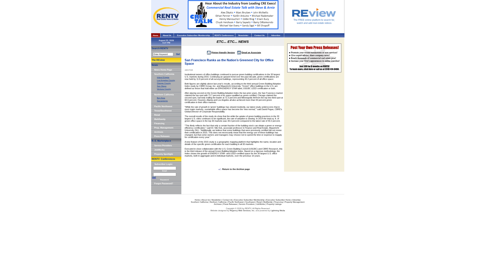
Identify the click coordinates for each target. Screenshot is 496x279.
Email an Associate (251, 52)
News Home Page (163, 70)
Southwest (250, 202)
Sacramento (162, 101)
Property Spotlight (163, 154)
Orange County (164, 83)
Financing (159, 123)
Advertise (275, 35)
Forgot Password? (163, 183)
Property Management (295, 202)
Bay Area (161, 98)
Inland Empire (163, 77)
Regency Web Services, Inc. (242, 210)
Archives (158, 132)
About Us (167, 35)
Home (155, 35)
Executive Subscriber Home (278, 200)
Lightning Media (278, 210)
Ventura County (164, 89)
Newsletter (243, 35)
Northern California (164, 94)
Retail (157, 115)
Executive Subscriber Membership (193, 35)
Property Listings (274, 204)
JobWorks (159, 150)
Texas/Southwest (163, 110)
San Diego (161, 86)
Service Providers (163, 145)
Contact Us (259, 35)
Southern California (164, 74)
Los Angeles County (166, 80)
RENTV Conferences (224, 35)
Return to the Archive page (236, 169)
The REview (158, 60)
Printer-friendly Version (223, 52)
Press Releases (162, 136)
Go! (178, 54)
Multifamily (159, 119)
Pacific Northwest (163, 106)
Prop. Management (163, 128)
